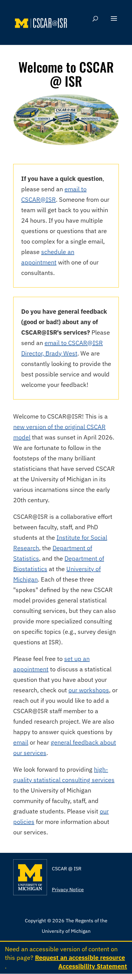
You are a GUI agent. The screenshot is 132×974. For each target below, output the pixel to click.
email (20, 742)
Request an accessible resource (80, 957)
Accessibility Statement (92, 966)
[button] (114, 22)
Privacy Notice (68, 889)
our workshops (88, 690)
